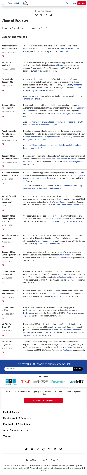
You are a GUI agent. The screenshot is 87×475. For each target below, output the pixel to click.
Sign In (74, 3)
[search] (68, 3)
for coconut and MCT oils (38, 335)
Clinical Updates (47, 11)
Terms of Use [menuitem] (31, 460)
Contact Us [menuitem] (43, 460)
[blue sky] (61, 449)
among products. (38, 139)
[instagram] (38, 449)
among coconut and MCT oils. (67, 221)
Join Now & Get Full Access (43, 400)
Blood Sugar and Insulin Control (63, 159)
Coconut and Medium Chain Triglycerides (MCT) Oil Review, (47, 137)
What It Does (58, 202)
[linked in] (55, 449)
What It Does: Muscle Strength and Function (65, 330)
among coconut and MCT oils (68, 205)
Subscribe (77, 369)
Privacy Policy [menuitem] (56, 460)
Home (36, 11)
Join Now (81, 3)
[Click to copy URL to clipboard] (46, 15)
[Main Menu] (3, 3)
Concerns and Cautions (56, 294)
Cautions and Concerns (68, 277)
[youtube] (32, 449)
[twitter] (49, 449)
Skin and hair (61, 65)
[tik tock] (26, 449)
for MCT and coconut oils (48, 244)
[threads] (43, 449)
